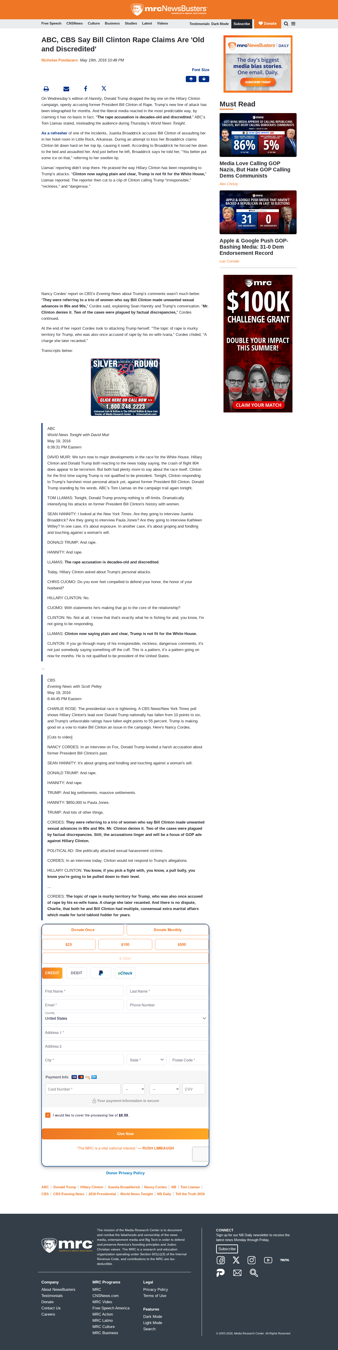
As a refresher (54, 133)
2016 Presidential (102, 1194)
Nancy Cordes (155, 1187)
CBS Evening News (68, 1194)
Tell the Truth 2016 (190, 1194)
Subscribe (242, 24)
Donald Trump (64, 1187)
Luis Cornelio (229, 261)
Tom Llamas (190, 1187)
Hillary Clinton (91, 1187)
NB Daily (164, 1194)
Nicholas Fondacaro (59, 60)
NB (173, 1187)
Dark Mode (220, 24)
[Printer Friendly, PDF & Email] (66, 89)
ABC (45, 1187)
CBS (45, 1194)
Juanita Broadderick (124, 1187)
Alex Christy (229, 184)
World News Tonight (136, 1194)
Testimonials (199, 24)
